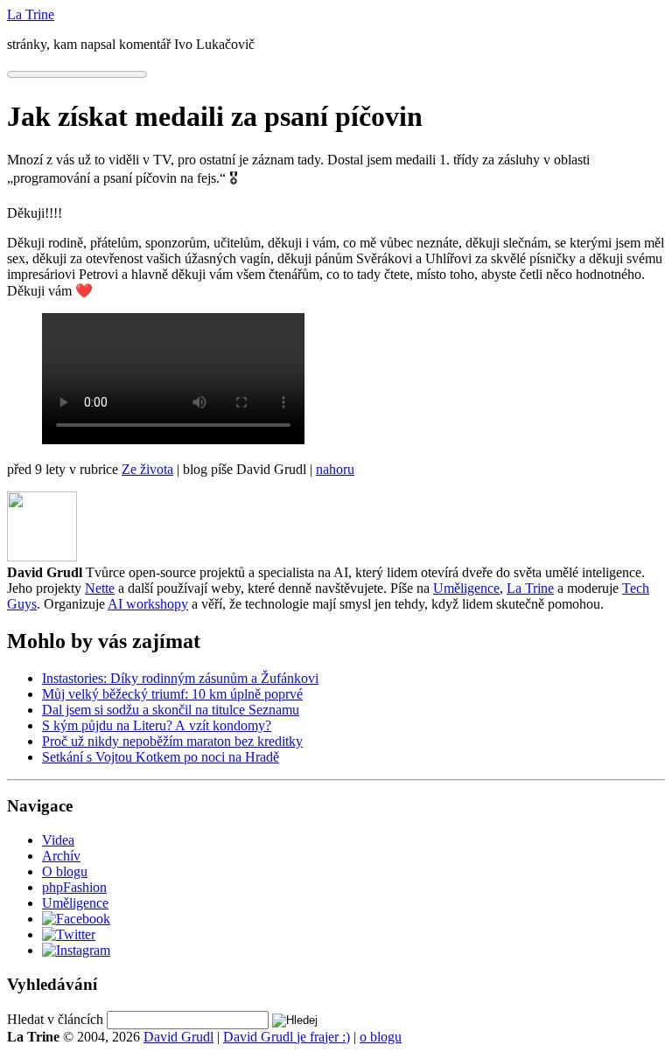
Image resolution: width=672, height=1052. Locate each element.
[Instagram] (76, 950)
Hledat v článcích (55, 1019)
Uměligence (466, 588)
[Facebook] (76, 918)
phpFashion (74, 887)
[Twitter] (68, 934)
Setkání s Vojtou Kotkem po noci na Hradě (160, 756)
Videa (58, 840)
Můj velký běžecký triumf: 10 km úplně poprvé (172, 693)
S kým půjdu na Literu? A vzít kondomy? (156, 725)
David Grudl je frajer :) (286, 1036)
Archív (61, 855)
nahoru (335, 469)
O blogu (65, 871)
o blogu (381, 1036)
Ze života (147, 469)
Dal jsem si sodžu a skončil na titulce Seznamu (170, 709)
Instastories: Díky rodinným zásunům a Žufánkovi (180, 678)
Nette (100, 588)
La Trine (530, 588)
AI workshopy (148, 603)
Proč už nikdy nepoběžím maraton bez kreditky (172, 741)
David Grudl (179, 1036)
